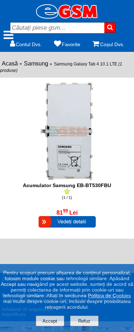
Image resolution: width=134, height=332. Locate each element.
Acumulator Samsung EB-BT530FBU (67, 185)
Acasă (10, 63)
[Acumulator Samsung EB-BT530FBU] (67, 228)
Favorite (71, 44)
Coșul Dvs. (112, 44)
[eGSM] (67, 17)
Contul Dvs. (29, 44)
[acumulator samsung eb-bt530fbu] (67, 179)
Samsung (36, 63)
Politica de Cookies (109, 295)
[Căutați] (110, 27)
